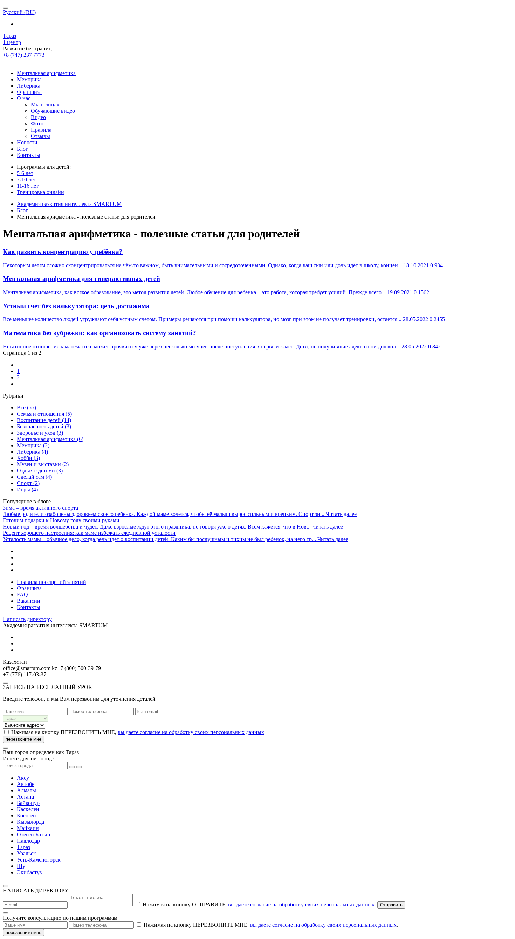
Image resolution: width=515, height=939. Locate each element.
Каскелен (28, 809)
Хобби (28, 458)
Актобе (25, 784)
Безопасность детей (44, 426)
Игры (27, 489)
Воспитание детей (44, 420)
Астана (25, 797)
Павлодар (28, 841)
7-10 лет (26, 179)
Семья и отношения (44, 414)
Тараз (9, 36)
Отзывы (40, 136)
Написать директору (27, 619)
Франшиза (29, 92)
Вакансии (28, 601)
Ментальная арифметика (46, 73)
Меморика (29, 79)
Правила (41, 130)
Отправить (391, 904)
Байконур (28, 803)
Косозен (26, 816)
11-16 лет (28, 186)
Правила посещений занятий (51, 582)
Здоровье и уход (40, 433)
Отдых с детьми (40, 471)
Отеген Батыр (33, 834)
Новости (27, 142)
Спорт (28, 483)
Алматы (26, 790)
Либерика (28, 86)
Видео (38, 117)
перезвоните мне (23, 739)
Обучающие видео (53, 111)
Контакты (28, 155)
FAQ (22, 595)
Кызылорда (30, 822)
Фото (37, 123)
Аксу (23, 778)
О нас (23, 98)
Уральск (26, 853)
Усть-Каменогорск (39, 860)
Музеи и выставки (43, 464)
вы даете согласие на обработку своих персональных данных (191, 732)
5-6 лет (25, 173)
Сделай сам (34, 477)
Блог (22, 149)
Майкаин (28, 828)
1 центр (12, 42)
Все (26, 407)
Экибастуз (29, 872)
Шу (21, 866)
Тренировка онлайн (40, 192)
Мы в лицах (45, 105)
